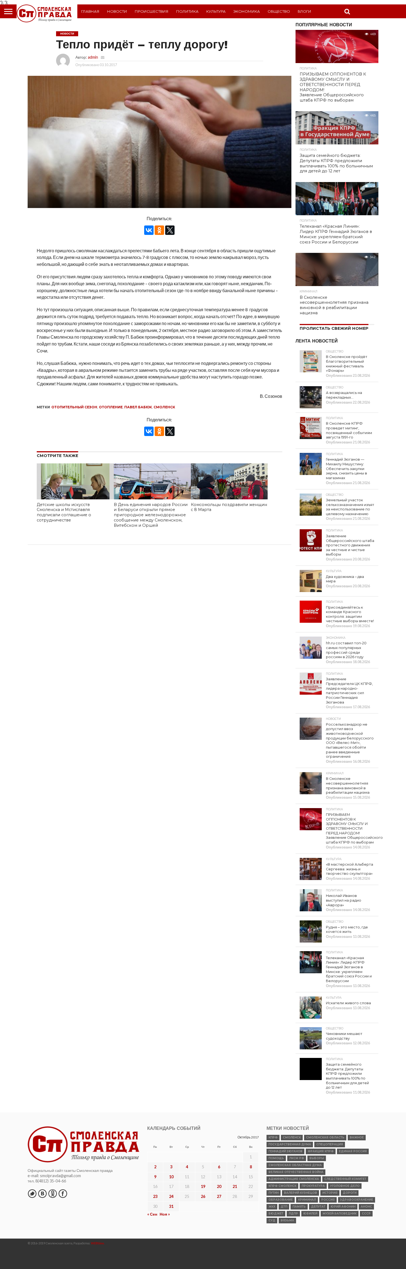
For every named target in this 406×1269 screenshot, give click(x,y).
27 (219, 1196)
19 (203, 1186)
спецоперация (329, 1144)
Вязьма (287, 1220)
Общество (279, 11)
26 (203, 1196)
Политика (187, 11)
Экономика (246, 11)
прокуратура (313, 1186)
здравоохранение (356, 1199)
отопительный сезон (74, 407)
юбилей (310, 1213)
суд (271, 1220)
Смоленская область (325, 1137)
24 (171, 1196)
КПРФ (273, 1137)
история (330, 1193)
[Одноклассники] (159, 230)
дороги (350, 1193)
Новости (117, 11)
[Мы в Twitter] (32, 1193)
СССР (366, 1213)
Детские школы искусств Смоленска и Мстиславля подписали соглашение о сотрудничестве (64, 512)
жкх (271, 1206)
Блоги (304, 11)
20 (219, 1186)
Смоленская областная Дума (295, 1165)
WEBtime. (98, 1243)
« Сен (152, 1214)
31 (171, 1206)
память (299, 1206)
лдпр (293, 1213)
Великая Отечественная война (295, 1172)
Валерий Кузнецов (300, 1193)
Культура (216, 11)
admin (93, 57)
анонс (366, 1206)
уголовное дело (345, 1186)
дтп (284, 1206)
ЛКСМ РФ (296, 1158)
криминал (307, 1199)
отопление (111, 407)
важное (357, 1137)
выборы (316, 1158)
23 (155, 1196)
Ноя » (165, 1214)
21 (235, 1186)
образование (280, 1199)
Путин (273, 1193)
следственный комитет (345, 1179)
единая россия (353, 1151)
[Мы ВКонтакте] (42, 1193)
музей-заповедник (340, 1213)
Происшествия (151, 11)
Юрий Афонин (343, 1206)
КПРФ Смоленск (282, 1186)
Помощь (276, 1158)
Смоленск (164, 407)
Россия (328, 1199)
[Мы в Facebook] (62, 1193)
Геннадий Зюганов (285, 1151)
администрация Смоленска (293, 1179)
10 (171, 1176)
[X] (170, 230)
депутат (318, 1206)
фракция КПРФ (321, 1151)
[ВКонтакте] (149, 230)
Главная (90, 11)
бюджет (275, 1213)
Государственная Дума (289, 1144)
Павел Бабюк (138, 407)
